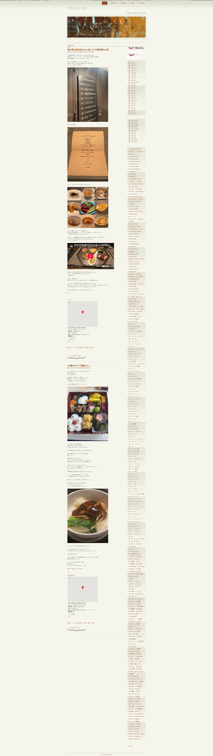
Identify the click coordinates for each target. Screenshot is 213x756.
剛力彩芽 (133, 569)
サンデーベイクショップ (137, 396)
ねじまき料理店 (135, 314)
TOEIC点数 (134, 286)
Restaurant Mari (134, 269)
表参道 (132, 706)
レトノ (132, 531)
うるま (141, 294)
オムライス (133, 351)
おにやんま (133, 299)
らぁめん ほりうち (135, 326)
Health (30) (133, 80)
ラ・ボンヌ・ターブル (136, 519)
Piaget (132, 261)
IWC (140, 226)
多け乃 (138, 586)
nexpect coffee (134, 241)
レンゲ (71, 355)
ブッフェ (133, 474)
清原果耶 (140, 654)
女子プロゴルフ (134, 596)
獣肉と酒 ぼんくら (136, 664)
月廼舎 (132, 624)
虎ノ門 (137, 701)
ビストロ (133, 461)
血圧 (140, 703)
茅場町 (137, 693)
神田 (138, 671)
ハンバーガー (135, 454)
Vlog (88, 52)
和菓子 (132, 584)
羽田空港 (132, 688)
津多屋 (132, 651)
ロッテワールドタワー (136, 534)
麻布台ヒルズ (139, 736)
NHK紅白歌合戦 (135, 244)
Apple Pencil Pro (135, 156)
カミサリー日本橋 (135, 366)
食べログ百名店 (135, 719)
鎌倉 (131, 716)
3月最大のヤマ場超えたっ (79, 365)
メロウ (142, 506)
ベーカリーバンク (135, 491)
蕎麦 (138, 696)
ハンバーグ (133, 456)
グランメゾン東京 (135, 384)
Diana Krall (134, 199)
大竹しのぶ (140, 594)
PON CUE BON (135, 264)
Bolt (140, 179)
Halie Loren (133, 219)
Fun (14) (133, 78)
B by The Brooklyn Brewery (135, 169)
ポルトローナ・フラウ (136, 499)
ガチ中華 (78, 355)
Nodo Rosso (133, 246)
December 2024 (134, 123)
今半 (71, 627)
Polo (138, 261)
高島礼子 (139, 723)
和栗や (132, 579)
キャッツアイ (134, 376)
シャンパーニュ (134, 404)
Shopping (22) (134, 100)
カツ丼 (141, 364)
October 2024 (134, 127)
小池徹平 (139, 604)
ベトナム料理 (134, 489)
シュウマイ (133, 406)
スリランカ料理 (134, 416)
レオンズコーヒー (135, 526)
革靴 (143, 716)
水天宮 (141, 641)
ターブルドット (134, 426)
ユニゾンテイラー (135, 509)
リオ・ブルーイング (135, 521)
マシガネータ (134, 501)
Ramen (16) (133, 97)
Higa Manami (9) (135, 82)
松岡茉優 (138, 631)
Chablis (132, 191)
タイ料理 (133, 424)
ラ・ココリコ (134, 516)
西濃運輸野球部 (141, 706)
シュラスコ (133, 409)
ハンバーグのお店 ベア (136, 459)
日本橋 (140, 621)
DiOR (141, 199)
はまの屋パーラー (136, 316)
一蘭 (132, 536)
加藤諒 (139, 569)
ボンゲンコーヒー (135, 496)
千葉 (132, 571)
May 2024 (133, 135)
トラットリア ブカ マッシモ (137, 439)
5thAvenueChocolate (136, 149)
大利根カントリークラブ (136, 591)
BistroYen (133, 176)
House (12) (133, 85)
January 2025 (134, 122)
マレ (132, 504)
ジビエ (133, 401)
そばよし (133, 309)
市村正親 (140, 611)
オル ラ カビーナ (135, 356)
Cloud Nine (140, 191)
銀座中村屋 (141, 713)
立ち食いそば (133, 679)
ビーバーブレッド (135, 464)
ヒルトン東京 (134, 471)
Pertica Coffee (134, 259)
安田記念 (141, 599)
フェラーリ (133, 481)
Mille (132, 236)
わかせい (133, 329)
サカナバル (133, 389)
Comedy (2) (133, 68)
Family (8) (133, 70)
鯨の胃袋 (137, 733)
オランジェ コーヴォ (136, 354)
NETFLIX (133, 239)
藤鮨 (131, 701)
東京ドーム (133, 629)
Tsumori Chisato (134, 291)
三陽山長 (133, 544)
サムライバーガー (135, 391)
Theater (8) (133, 103)
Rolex (132, 276)
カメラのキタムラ (135, 371)
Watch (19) (133, 110)
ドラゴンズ (133, 436)
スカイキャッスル (135, 411)
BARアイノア (135, 171)
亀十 (132, 559)
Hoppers (142, 219)
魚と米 (132, 731)
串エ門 (133, 556)
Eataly (132, 201)
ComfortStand (134, 194)
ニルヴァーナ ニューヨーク (137, 441)
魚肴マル (138, 731)
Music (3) (133, 92)
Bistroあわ (133, 179)
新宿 (140, 619)
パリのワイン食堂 (135, 449)
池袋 (139, 649)
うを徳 (133, 296)
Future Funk (140, 211)
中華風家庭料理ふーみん (136, 554)
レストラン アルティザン (136, 529)
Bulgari (140, 181)
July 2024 (133, 132)
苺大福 (132, 693)
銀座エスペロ (133, 713)
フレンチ (133, 486)
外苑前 (132, 586)
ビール (132, 466)
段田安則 (140, 636)
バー (132, 446)
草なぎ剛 (132, 696)
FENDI (139, 201)
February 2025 (134, 120)
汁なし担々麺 (133, 644)
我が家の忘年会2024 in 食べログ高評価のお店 (88, 49)
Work (88, 368)
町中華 (133, 669)
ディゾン (133, 431)
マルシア (142, 501)
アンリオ (133, 334)
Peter (142, 259)
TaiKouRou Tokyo (135, 279)
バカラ (132, 444)
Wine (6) (133, 112)
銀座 (75, 355)
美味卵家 (132, 686)
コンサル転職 (135, 386)
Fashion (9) (133, 73)
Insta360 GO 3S (134, 224)
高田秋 (132, 728)
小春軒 (132, 604)
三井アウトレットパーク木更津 (137, 539)
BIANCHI (133, 174)
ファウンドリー (134, 479)
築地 (142, 681)
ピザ (138, 466)
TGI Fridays (134, 284)
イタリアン (134, 339)
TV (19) (133, 107)
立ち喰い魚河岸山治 (135, 676)
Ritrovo (140, 274)
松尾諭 (132, 631)
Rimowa (133, 274)
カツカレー (133, 364)
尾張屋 (141, 606)
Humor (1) (133, 87)
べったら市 (134, 321)
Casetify (139, 189)
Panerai (133, 251)
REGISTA (133, 266)
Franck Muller (134, 209)
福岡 (132, 674)
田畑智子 (140, 666)
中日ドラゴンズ (134, 549)
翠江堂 (138, 688)
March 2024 (134, 138)
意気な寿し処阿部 (135, 614)
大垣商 (132, 594)
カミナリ (133, 369)
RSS (132, 746)
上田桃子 (140, 544)
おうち (139, 296)
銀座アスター (139, 711)
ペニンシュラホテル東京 (137, 494)
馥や (131, 721)
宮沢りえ (133, 601)
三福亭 (137, 541)
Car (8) (132, 67)
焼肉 (138, 659)
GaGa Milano (134, 214)
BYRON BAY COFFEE (137, 184)
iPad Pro (133, 226)
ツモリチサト (135, 429)
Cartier (132, 189)
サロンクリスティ (135, 394)
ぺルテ (132, 324)
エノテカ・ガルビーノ (136, 344)
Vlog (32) (133, 108)
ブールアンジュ (134, 476)
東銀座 (140, 629)
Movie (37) (133, 90)
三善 (132, 541)
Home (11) (133, 83)
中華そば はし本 (134, 551)
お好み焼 (133, 304)
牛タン (141, 661)
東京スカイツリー (134, 626)
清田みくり (133, 656)
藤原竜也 (132, 698)
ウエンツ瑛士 (134, 341)
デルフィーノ (134, 434)
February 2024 (134, 140)
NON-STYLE (134, 249)
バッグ (138, 444)
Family (84, 52)
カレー (132, 374)
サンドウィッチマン (135, 399)
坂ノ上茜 (139, 584)
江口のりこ (134, 646)
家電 (139, 601)
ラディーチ (133, 511)
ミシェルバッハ (134, 506)
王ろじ (133, 666)
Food (92, 52)
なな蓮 (140, 311)
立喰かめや (134, 681)
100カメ (133, 151)
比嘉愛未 (133, 639)
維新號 (132, 684)
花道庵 (139, 691)
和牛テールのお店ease (135, 581)
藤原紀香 (139, 698)
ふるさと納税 (135, 319)
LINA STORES (134, 234)
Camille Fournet (135, 186)
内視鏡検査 (133, 566)
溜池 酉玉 (140, 656)
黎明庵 (132, 738)
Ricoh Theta (133, 271)
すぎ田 (141, 306)
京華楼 (137, 559)
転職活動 (139, 709)
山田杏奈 (140, 609)
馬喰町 (137, 721)
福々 (143, 671)
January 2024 (134, 142)
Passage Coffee (134, 254)
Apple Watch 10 (135, 159)
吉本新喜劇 (140, 574)
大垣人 (69, 47)
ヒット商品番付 (134, 469)
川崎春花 (133, 611)
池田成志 (132, 649)
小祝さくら (133, 606)
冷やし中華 (141, 566)
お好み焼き (133, 306)
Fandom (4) (133, 72)
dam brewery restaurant (136, 196)
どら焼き (133, 311)
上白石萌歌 (133, 546)
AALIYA (140, 151)
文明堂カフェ (133, 619)
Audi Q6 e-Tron (134, 166)
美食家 (140, 686)
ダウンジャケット (135, 421)
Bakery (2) (133, 63)
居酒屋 (133, 609)
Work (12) (133, 113)
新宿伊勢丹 (133, 621)
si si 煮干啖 (140, 276)
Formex (133, 204)
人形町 (133, 561)
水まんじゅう (133, 641)
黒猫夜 (137, 738)
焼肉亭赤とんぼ (134, 661)
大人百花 (133, 589)
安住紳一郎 (133, 599)
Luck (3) (133, 88)
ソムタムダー (134, 419)
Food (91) (133, 75)
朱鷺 (138, 624)
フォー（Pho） (134, 484)
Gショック (133, 216)
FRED (132, 211)
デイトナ (140, 431)
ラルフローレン (135, 514)
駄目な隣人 (133, 723)
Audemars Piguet (135, 161)
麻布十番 (132, 736)
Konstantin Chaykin (136, 231)
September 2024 (134, 128)
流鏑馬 (138, 651)
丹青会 (140, 556)
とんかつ (141, 309)
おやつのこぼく (135, 301)
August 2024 (134, 130)
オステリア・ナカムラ (137, 349)
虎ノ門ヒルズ (133, 703)
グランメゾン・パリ (136, 381)
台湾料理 (133, 574)
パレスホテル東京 (135, 451)
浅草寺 (133, 654)
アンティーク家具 (136, 331)
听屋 (132, 576)
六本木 (140, 564)
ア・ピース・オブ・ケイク (137, 337)
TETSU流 (133, 281)
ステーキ (133, 414)
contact (111, 754)
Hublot (132, 221)
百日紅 (140, 669)
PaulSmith (133, 256)
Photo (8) (133, 95)
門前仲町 (137, 716)
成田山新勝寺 (134, 616)
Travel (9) (133, 105)
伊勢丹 (133, 564)
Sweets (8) (133, 102)
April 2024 (133, 137)
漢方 (132, 659)
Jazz (142, 229)
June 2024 (133, 133)
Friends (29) (133, 77)
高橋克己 (139, 726)
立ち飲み (141, 679)
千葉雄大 (139, 571)
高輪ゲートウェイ (139, 728)
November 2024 (134, 125)
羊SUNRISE (139, 684)
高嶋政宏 (132, 726)
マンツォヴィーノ (140, 504)
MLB (138, 236)
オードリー (133, 359)
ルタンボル (133, 524)
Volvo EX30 (133, 294)
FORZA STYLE (135, 206)
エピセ (132, 346)
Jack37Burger (134, 229)
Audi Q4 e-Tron (134, 164)
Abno (132, 154)
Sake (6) (133, 98)
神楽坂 (132, 671)
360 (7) (132, 62)
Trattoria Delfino (135, 289)
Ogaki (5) (133, 93)
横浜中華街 (133, 636)
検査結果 (137, 634)
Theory (141, 284)
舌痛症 (133, 691)
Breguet (133, 181)
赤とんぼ (132, 708)
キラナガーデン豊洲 (136, 379)
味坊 (137, 576)
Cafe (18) (133, 65)
